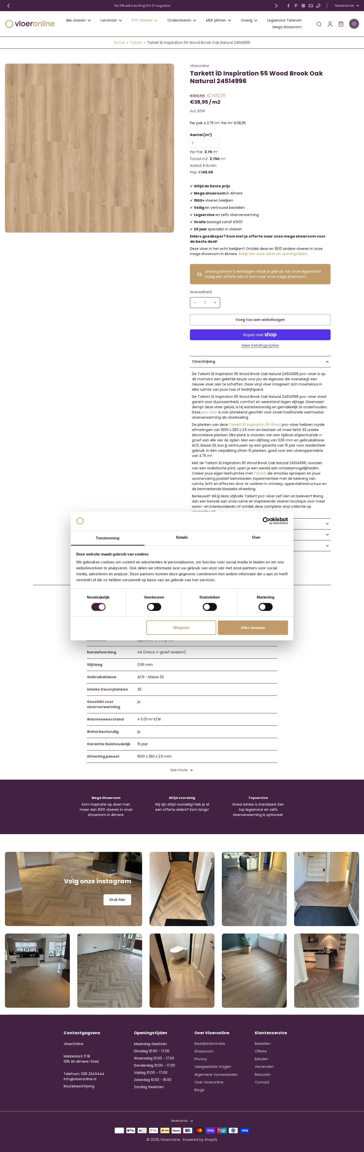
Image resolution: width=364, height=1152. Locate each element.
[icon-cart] (340, 24)
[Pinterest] (296, 6)
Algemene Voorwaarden (216, 1074)
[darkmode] (354, 24)
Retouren (263, 1074)
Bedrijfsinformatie (209, 1043)
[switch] (154, 607)
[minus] (195, 302)
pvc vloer (209, 412)
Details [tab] (182, 537)
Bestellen (263, 1043)
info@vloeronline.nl (80, 1079)
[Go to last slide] (8, 5)
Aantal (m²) (201, 135)
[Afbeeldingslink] (73, 889)
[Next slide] (276, 5)
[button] (260, 319)
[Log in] (329, 24)
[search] (318, 24)
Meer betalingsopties (260, 346)
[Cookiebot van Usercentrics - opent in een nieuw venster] (266, 521)
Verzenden (264, 1066)
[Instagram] (303, 6)
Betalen (261, 1059)
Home (119, 42)
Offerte (261, 1051)
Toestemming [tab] (107, 538)
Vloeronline (170, 1139)
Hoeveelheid (201, 291)
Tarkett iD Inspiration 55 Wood (255, 424)
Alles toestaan (253, 627)
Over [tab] (256, 537)
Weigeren (181, 627)
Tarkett (136, 42)
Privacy (200, 1059)
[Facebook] (288, 6)
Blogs (199, 1090)
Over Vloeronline (208, 1082)
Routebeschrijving (79, 1086)
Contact (262, 1082)
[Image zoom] (89, 148)
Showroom (204, 1051)
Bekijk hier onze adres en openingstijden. (273, 253)
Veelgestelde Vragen (212, 1066)
